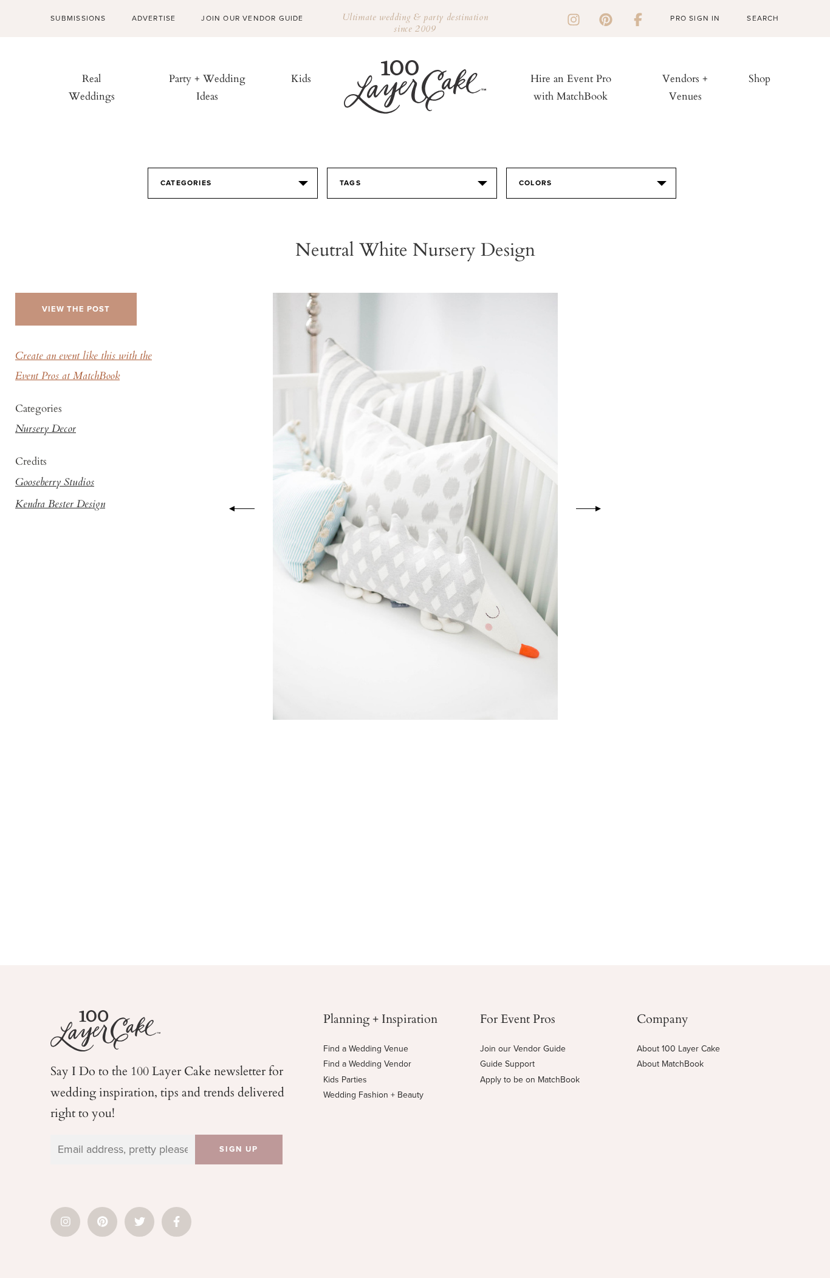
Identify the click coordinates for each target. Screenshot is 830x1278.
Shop (759, 78)
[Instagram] (573, 18)
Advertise (154, 18)
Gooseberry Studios (54, 482)
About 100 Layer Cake (678, 1049)
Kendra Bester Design (60, 504)
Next (595, 506)
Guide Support (507, 1064)
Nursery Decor (45, 429)
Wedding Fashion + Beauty (373, 1095)
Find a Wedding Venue (365, 1049)
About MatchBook (670, 1064)
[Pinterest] (605, 18)
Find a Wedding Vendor (367, 1064)
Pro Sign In (695, 18)
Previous (236, 506)
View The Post (76, 309)
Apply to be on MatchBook (530, 1080)
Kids (301, 78)
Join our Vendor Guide (523, 1049)
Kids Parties (345, 1080)
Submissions (78, 18)
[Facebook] (638, 18)
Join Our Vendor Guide (252, 18)
